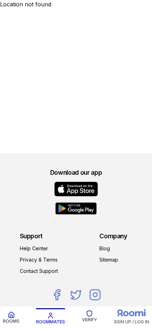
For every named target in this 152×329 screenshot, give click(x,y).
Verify (89, 319)
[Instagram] (95, 295)
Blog (104, 248)
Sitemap (108, 260)
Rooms (11, 321)
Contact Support (39, 271)
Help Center (34, 248)
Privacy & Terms (39, 260)
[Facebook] (57, 295)
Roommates (50, 321)
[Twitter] (76, 295)
